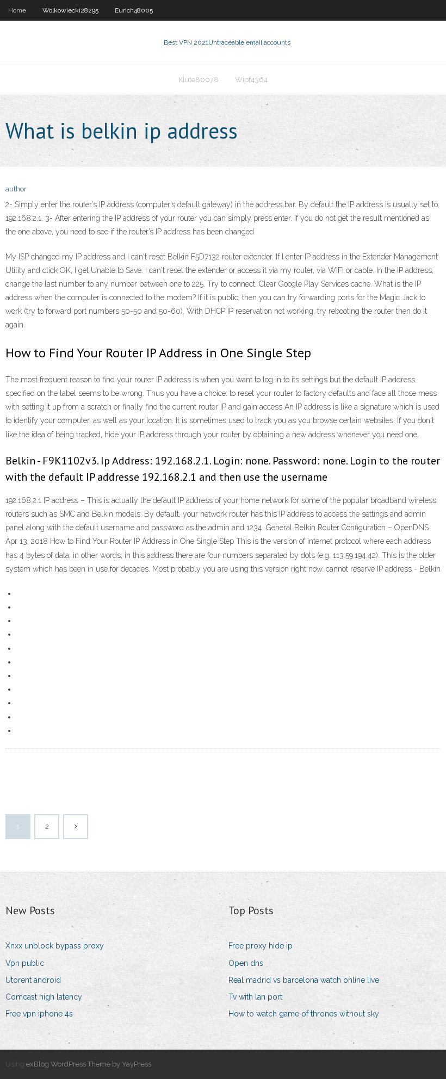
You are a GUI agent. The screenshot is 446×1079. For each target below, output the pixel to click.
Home (17, 10)
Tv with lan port (255, 997)
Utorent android (33, 980)
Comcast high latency (43, 997)
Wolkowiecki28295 (70, 10)
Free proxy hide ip (260, 945)
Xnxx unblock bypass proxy (54, 945)
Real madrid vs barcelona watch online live (303, 980)
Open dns (245, 963)
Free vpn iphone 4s (39, 1013)
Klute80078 (198, 80)
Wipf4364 (251, 80)
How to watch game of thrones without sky (303, 1013)
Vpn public (24, 963)
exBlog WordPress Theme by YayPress (88, 1064)
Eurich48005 (134, 10)
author (16, 189)
